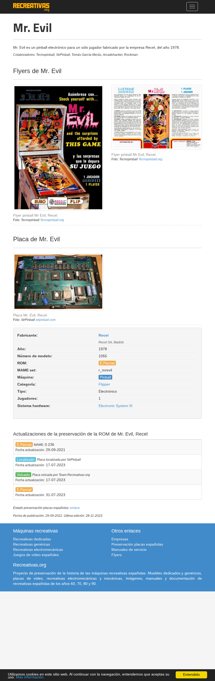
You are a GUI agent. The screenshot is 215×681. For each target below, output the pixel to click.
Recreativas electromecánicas (38, 549)
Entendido (191, 675)
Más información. (30, 677)
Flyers (116, 555)
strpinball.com (46, 320)
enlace (75, 508)
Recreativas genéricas (31, 544)
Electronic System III (115, 406)
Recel (104, 335)
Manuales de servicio (129, 549)
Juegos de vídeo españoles (36, 555)
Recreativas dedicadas (32, 539)
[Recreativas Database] (31, 6)
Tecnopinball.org (52, 220)
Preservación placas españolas (137, 544)
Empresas (119, 539)
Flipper (104, 384)
